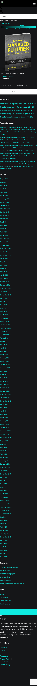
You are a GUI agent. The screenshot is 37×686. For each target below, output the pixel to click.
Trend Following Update (8, 574)
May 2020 (3, 374)
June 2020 (3, 371)
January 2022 (4, 361)
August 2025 (4, 219)
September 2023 (5, 295)
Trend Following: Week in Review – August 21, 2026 (17, 114)
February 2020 (4, 384)
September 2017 (5, 474)
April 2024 (3, 272)
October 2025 (4, 212)
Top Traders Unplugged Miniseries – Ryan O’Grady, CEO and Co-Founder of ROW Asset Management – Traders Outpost (18, 148)
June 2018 (3, 447)
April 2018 (3, 454)
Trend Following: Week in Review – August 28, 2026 (17, 107)
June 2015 (3, 544)
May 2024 (3, 268)
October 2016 (4, 510)
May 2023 (3, 308)
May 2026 (3, 189)
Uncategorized (5, 577)
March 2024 (4, 275)
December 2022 (5, 325)
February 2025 (4, 238)
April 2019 (3, 414)
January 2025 (4, 242)
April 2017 (3, 490)
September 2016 (5, 514)
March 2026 (4, 195)
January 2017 (4, 500)
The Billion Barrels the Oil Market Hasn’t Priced (16, 110)
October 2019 (4, 398)
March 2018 (4, 457)
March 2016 (4, 530)
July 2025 (3, 222)
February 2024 (4, 278)
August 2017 (4, 477)
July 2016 (3, 517)
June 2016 (3, 520)
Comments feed (5, 601)
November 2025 (5, 209)
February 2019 (4, 421)
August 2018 (4, 441)
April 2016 (3, 527)
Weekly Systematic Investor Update (12, 584)
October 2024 (4, 252)
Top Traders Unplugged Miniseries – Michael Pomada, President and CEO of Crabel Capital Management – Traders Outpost (18, 164)
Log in (2, 594)
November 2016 (5, 507)
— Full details (5, 23)
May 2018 (3, 451)
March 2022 (4, 355)
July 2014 (3, 553)
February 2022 (4, 358)
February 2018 (4, 461)
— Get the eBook (7, 76)
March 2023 (4, 315)
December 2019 (5, 391)
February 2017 (4, 497)
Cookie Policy (5, 664)
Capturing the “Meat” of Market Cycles (21, 150)
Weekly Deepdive (5, 580)
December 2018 (5, 427)
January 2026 (4, 202)
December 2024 (5, 245)
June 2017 (3, 484)
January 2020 (4, 388)
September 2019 (5, 401)
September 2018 (5, 437)
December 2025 (5, 205)
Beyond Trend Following (8, 158)
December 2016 (5, 504)
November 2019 (5, 394)
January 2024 (4, 282)
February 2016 (4, 534)
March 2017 (4, 494)
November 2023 (5, 288)
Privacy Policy (5, 659)
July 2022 (3, 341)
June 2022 (3, 345)
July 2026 (3, 182)
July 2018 (3, 444)
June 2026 (3, 185)
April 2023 (3, 311)
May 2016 (3, 524)
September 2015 (5, 537)
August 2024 (4, 258)
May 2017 (3, 487)
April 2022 (3, 351)
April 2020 (3, 378)
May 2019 (3, 411)
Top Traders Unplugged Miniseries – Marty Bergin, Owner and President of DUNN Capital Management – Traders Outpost (18, 129)
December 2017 (5, 464)
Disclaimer (4, 662)
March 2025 (4, 235)
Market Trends (5, 570)
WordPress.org (5, 604)
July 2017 (3, 481)
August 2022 (4, 338)
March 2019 (4, 418)
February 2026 (4, 199)
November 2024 (5, 248)
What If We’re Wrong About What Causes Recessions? (18, 104)
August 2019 (4, 404)
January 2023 (4, 321)
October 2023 (4, 292)
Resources (4, 656)
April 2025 (3, 232)
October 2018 (4, 434)
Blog (1, 653)
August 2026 (4, 179)
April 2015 (3, 550)
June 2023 (3, 305)
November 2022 (5, 328)
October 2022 (4, 331)
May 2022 (3, 348)
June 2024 (3, 265)
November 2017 (5, 467)
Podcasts (3, 647)
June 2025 (3, 225)
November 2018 (5, 431)
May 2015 (3, 547)
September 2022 (5, 335)
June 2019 (3, 408)
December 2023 (5, 285)
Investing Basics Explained (9, 567)
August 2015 (4, 540)
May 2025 (3, 229)
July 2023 (3, 301)
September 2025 (5, 215)
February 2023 (4, 318)
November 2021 (5, 368)
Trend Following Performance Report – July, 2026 (16, 117)
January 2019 (4, 424)
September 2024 (5, 255)
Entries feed (4, 597)
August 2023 (4, 298)
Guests (2, 650)
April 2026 (3, 192)
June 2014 (3, 557)
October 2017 (4, 471)
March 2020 (4, 381)
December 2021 (5, 364)
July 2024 (3, 262)
